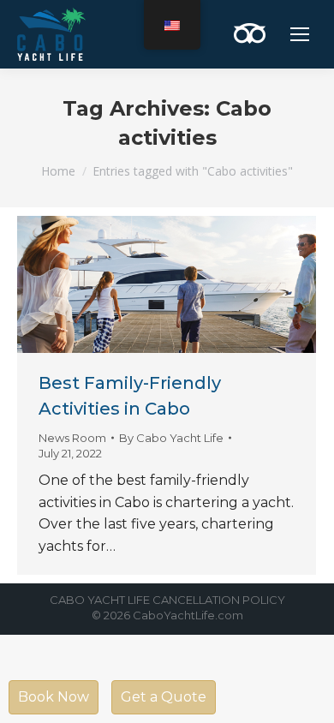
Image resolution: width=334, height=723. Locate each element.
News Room (72, 438)
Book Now (53, 697)
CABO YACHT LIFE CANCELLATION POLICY (167, 599)
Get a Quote (163, 697)
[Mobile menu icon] (300, 34)
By (171, 438)
